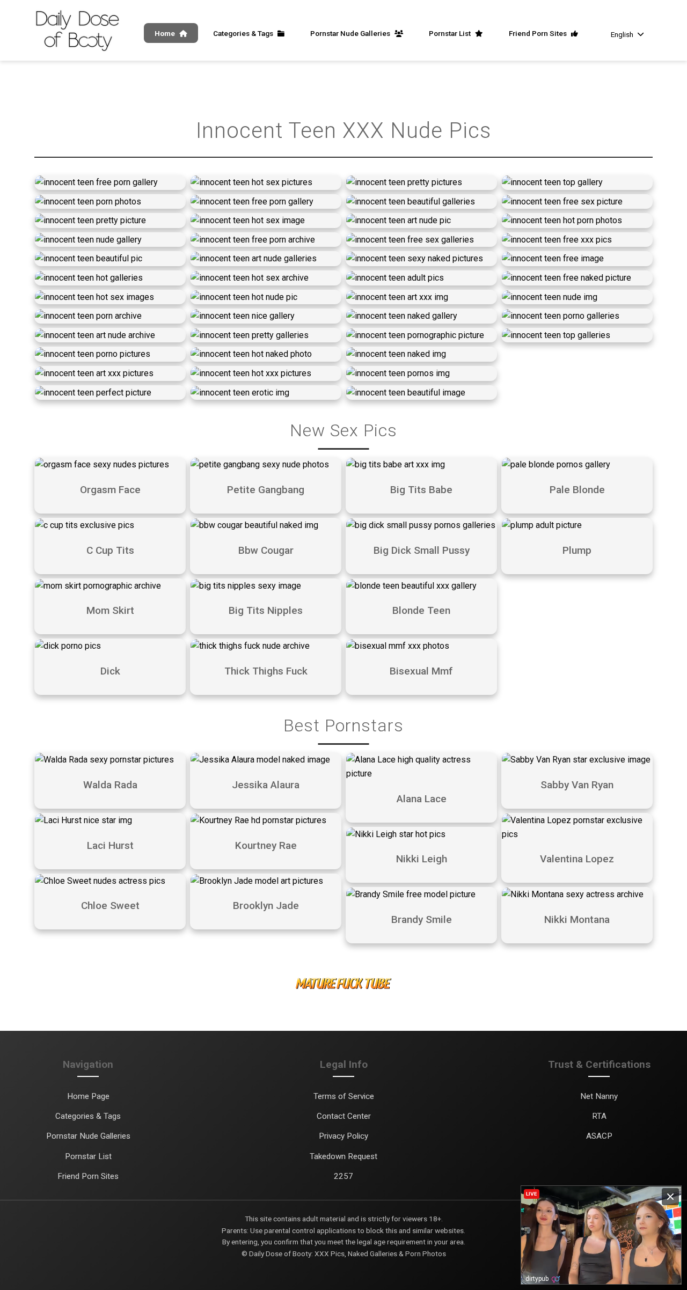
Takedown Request (343, 1156)
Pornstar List (450, 33)
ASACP (599, 1136)
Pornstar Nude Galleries (351, 33)
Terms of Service (343, 1096)
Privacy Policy (343, 1136)
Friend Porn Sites (538, 33)
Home (166, 33)
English (622, 34)
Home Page (88, 1096)
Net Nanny (599, 1096)
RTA (599, 1116)
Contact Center (344, 1116)
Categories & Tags (244, 33)
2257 (343, 1176)
